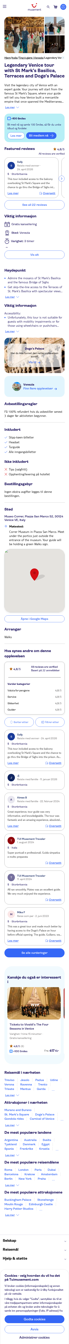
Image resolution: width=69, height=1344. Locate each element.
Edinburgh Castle (41, 1204)
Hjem (7, 57)
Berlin (8, 1178)
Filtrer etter (52, 722)
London (23, 1170)
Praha (42, 1178)
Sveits (47, 1140)
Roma (8, 1170)
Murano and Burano (17, 1110)
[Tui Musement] (34, 7)
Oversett (49, 193)
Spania (9, 1148)
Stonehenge (45, 1200)
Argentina (11, 1140)
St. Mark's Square (16, 1114)
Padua (39, 1080)
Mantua (25, 1089)
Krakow (29, 1174)
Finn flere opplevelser (38, 388)
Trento (42, 1084)
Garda (41, 1089)
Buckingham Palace (17, 1200)
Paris (38, 1170)
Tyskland (10, 1144)
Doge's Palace (34, 348)
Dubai (52, 1170)
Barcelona (11, 1174)
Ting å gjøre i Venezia (31, 57)
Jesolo (24, 1080)
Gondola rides (14, 1118)
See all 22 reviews (34, 205)
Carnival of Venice (42, 1118)
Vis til (32, 362)
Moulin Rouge (13, 1204)
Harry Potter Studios (18, 1208)
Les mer (10, 107)
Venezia (28, 384)
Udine (54, 1080)
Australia (30, 1140)
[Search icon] (48, 6)
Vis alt (34, 254)
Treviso (9, 1080)
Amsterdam (49, 1174)
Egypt (46, 1144)
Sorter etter (21, 722)
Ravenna (26, 1084)
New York (25, 1178)
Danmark (29, 1144)
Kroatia (44, 1148)
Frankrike (26, 1148)
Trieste (9, 1089)
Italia (14, 57)
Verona (9, 1084)
